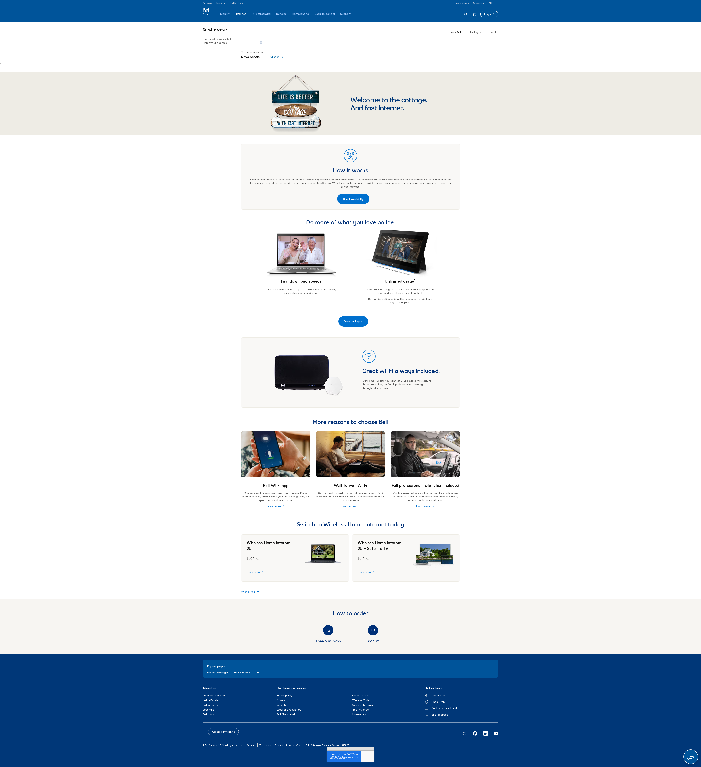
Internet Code (360, 695)
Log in (488, 14)
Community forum (362, 704)
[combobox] (233, 43)
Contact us (438, 695)
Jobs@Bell (209, 709)
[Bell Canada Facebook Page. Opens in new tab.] (475, 734)
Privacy (281, 700)
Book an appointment (444, 708)
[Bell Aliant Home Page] (208, 14)
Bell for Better (237, 3)
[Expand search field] (466, 14)
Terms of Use (265, 745)
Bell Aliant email (286, 714)
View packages (353, 321)
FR (497, 3)
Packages (475, 32)
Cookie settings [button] (359, 714)
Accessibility (479, 3)
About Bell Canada (214, 695)
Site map (251, 745)
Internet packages (218, 672)
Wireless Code (360, 700)
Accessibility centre (223, 731)
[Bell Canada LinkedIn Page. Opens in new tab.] (485, 734)
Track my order (361, 709)
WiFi (258, 672)
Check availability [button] (353, 199)
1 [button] (410, 302)
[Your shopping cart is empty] (474, 14)
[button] (289, 55)
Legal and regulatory (289, 709)
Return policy (284, 695)
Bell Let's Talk (210, 700)
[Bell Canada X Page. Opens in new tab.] (466, 733)
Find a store (461, 3)
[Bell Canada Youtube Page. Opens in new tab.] (494, 734)
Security (281, 704)
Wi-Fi (494, 32)
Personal (207, 3)
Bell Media (209, 714)
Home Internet (242, 672)
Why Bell (456, 32)
